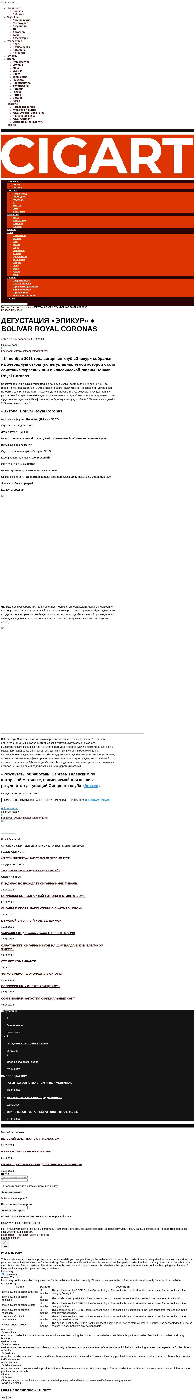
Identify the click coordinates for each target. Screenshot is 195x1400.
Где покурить (21, 23)
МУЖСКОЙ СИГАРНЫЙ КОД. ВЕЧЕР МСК (31, 920)
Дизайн (17, 97)
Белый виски (15, 1025)
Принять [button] (44, 1234)
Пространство (22, 83)
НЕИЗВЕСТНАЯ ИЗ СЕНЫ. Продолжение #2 (34, 1097)
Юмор (16, 100)
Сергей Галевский (19, 339)
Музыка (17, 71)
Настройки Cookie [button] (27, 1234)
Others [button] (5, 1374)
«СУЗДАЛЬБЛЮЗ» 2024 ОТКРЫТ (27, 1043)
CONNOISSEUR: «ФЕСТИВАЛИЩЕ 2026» (30, 986)
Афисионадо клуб (24, 115)
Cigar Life (13, 17)
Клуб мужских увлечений (29, 112)
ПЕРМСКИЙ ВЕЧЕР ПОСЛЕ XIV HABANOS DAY (30, 1138)
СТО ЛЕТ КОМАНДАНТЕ (18, 961)
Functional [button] (7, 1329)
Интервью (19, 50)
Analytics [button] (6, 1350)
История (18, 89)
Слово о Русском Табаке (22, 1062)
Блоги (16, 44)
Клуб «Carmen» (22, 118)
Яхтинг (17, 94)
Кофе (16, 35)
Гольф (17, 92)
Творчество (20, 77)
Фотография (21, 86)
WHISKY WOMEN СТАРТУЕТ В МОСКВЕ (26, 1151)
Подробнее (8, 1234)
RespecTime (14, 41)
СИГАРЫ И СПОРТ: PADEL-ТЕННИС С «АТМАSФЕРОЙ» (41, 908)
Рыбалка (18, 80)
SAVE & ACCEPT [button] (11, 1383)
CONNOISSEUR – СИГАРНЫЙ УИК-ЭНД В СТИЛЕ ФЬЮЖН (43, 895)
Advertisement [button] (9, 1362)
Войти (36, 1222)
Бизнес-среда (21, 47)
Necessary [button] (7, 1271)
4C (14, 29)
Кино (16, 68)
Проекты (12, 103)
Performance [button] (8, 1341)
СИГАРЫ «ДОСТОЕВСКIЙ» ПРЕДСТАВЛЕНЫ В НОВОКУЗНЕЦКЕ (41, 1164)
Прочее (11, 124)
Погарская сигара (24, 106)
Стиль (11, 59)
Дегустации (20, 26)
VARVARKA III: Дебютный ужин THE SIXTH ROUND (38, 933)
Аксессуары (20, 38)
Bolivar (5, 808)
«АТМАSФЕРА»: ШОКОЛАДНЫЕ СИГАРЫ (31, 973)
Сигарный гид (21, 20)
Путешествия (21, 62)
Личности (19, 53)
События (18, 14)
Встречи (12, 56)
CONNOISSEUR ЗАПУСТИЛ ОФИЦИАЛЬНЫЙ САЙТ (38, 998)
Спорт (16, 74)
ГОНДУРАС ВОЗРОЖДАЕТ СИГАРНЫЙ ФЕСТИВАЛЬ (39, 883)
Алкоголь (19, 32)
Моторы (18, 65)
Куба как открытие (24, 109)
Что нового (14, 8)
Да (9, 1397)
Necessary (11, 1274)
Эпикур (91, 786)
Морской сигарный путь (28, 121)
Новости (18, 11)
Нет (3, 1397)
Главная (5, 307)
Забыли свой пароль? (14, 1198)
